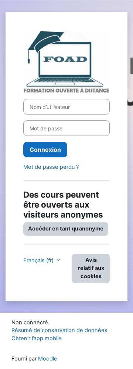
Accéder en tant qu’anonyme (65, 228)
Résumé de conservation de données (59, 330)
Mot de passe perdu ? (51, 167)
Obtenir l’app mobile (36, 338)
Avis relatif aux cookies (91, 268)
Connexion (45, 149)
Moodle (47, 358)
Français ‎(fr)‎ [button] (39, 260)
